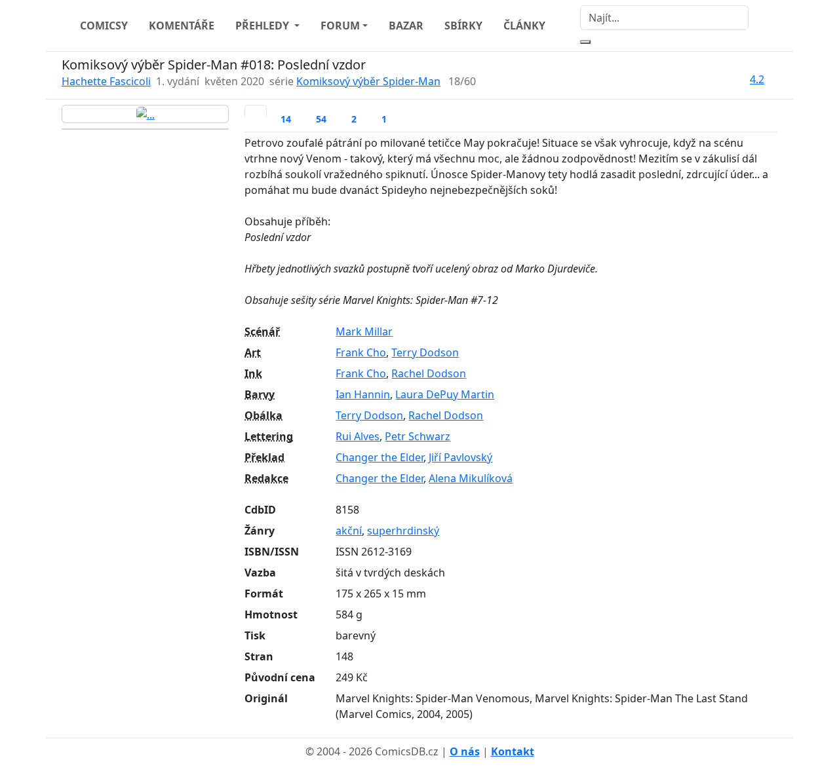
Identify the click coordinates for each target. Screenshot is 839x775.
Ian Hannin (363, 394)
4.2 (757, 79)
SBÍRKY (463, 25)
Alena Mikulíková (471, 478)
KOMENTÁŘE (181, 25)
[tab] (255, 111)
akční (349, 530)
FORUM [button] (340, 25)
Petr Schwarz (417, 436)
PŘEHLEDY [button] (263, 25)
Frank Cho (361, 352)
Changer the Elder (379, 457)
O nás (465, 751)
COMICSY (104, 25)
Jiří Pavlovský (460, 457)
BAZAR (406, 25)
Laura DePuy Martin (444, 394)
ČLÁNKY (524, 25)
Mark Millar (364, 331)
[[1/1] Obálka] (145, 114)
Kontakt (512, 751)
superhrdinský (403, 530)
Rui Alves (358, 436)
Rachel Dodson (428, 373)
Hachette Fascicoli (106, 81)
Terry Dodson (425, 352)
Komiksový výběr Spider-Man (368, 81)
